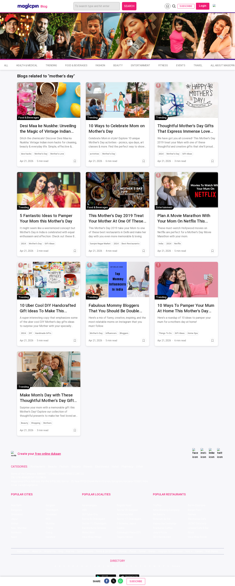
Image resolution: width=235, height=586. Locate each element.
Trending (51, 65)
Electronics (102, 466)
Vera (187, 551)
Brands (152, 551)
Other (139, 466)
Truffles (157, 505)
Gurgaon (50, 505)
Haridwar (51, 537)
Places (133, 551)
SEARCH (129, 6)
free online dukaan (48, 454)
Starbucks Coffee (163, 528)
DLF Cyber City (90, 514)
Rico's (191, 532)
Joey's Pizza (160, 532)
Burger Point (195, 510)
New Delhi (16, 505)
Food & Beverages (76, 65)
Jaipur (14, 518)
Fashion (100, 65)
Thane (49, 528)
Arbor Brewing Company (166, 510)
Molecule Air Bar (162, 518)
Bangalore (16, 510)
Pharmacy (127, 466)
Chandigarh (52, 510)
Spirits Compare (85, 551)
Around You (50, 551)
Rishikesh (16, 532)
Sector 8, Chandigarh (93, 518)
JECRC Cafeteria (197, 523)
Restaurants (37, 466)
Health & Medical (26, 65)
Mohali (14, 523)
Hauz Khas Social (197, 537)
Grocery (76, 466)
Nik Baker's (159, 514)
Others (176, 566)
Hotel (115, 466)
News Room (23, 551)
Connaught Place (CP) (129, 532)
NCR (48, 518)
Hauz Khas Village (92, 537)
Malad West (88, 532)
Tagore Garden (125, 537)
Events (180, 65)
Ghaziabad (17, 514)
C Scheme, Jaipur (126, 523)
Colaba (120, 528)
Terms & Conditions (106, 551)
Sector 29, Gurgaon (127, 510)
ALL (6, 65)
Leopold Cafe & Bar (198, 528)
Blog (60, 551)
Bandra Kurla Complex (94, 528)
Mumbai (50, 523)
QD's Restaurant (162, 537)
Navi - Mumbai (18, 528)
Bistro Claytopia (196, 505)
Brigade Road (124, 505)
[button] (20, 85)
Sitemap (122, 551)
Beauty (118, 65)
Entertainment (140, 65)
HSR (84, 510)
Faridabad (51, 514)
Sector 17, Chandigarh (129, 518)
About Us (36, 551)
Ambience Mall (125, 514)
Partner (142, 551)
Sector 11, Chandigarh (94, 523)
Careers (199, 551)
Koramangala (89, 505)
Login (202, 5)
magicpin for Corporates (170, 551)
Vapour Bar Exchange (165, 523)
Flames (192, 514)
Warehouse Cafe (197, 518)
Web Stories (212, 551)
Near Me (70, 551)
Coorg (49, 532)
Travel (198, 65)
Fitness (163, 65)
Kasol (14, 537)
